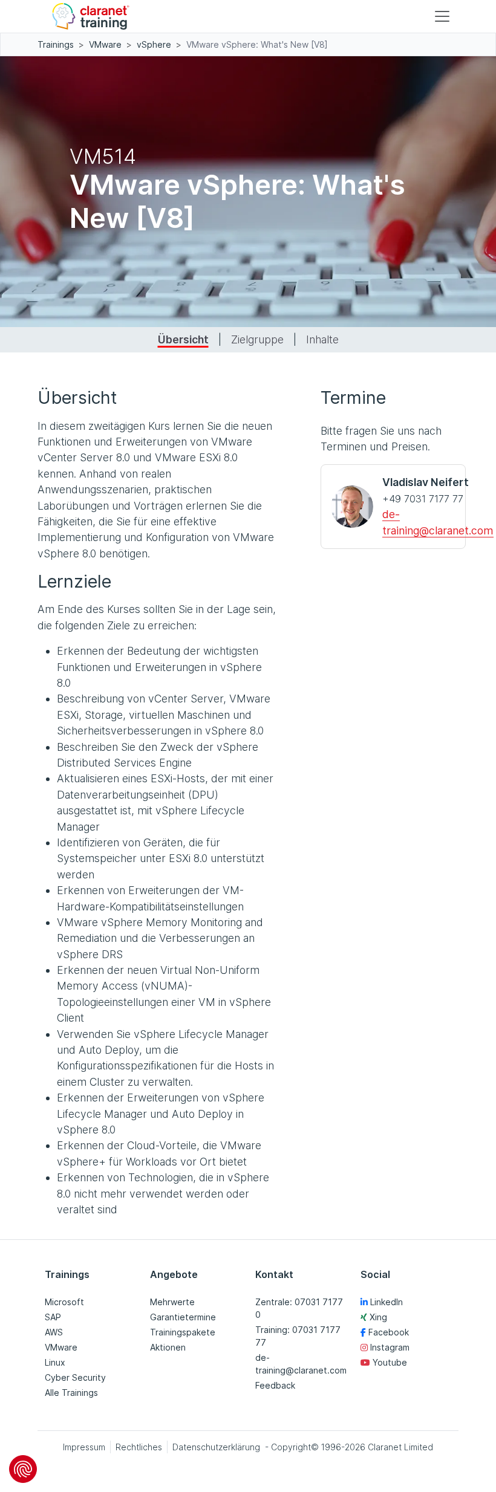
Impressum (84, 1447)
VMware (105, 44)
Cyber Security (75, 1377)
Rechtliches (139, 1447)
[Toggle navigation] (442, 16)
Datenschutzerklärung (216, 1447)
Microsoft (64, 1302)
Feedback (275, 1385)
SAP (53, 1317)
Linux (55, 1362)
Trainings (56, 44)
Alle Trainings (71, 1392)
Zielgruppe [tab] (257, 339)
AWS (54, 1332)
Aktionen (168, 1347)
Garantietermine (183, 1317)
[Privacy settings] (23, 1469)
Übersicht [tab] (183, 339)
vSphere (154, 44)
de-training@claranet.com (301, 1363)
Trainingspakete (182, 1332)
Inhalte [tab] (322, 339)
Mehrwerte (172, 1302)
